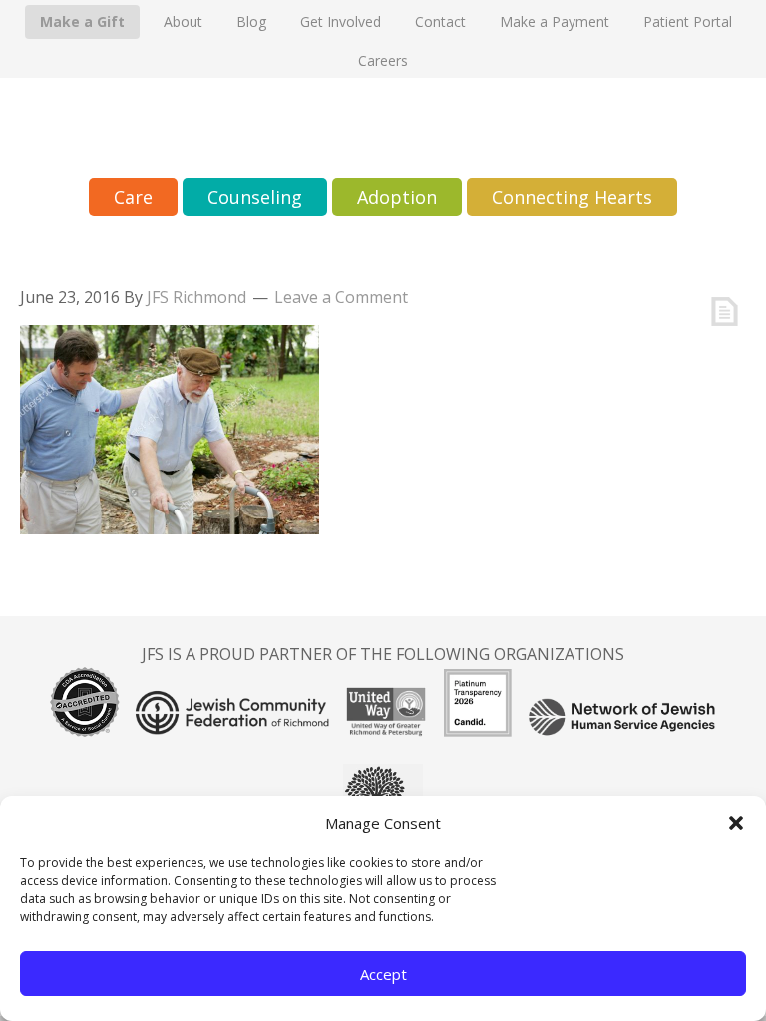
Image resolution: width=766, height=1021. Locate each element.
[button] (736, 823)
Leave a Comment (341, 297)
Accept (383, 974)
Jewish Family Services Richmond (383, 128)
